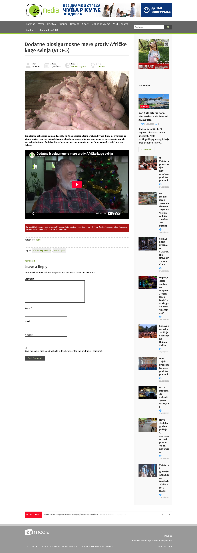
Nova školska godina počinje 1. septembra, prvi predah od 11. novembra (164, 436)
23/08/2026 (164, 413)
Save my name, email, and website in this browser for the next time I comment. (64, 351)
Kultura (63, 24)
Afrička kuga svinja (41, 250)
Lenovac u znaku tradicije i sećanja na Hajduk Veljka (164, 336)
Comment (30, 279)
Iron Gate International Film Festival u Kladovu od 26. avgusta (153, 116)
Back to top (164, 546)
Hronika (74, 24)
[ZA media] (42, 16)
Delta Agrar (59, 250)
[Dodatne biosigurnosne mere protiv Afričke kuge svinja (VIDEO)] (77, 100)
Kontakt (136, 540)
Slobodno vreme (101, 24)
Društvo (51, 24)
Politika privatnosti (150, 540)
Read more (146, 149)
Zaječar (82, 66)
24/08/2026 (149, 124)
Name (28, 308)
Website (29, 335)
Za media (100, 66)
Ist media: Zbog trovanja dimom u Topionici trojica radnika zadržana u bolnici (164, 209)
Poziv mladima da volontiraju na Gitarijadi (164, 397)
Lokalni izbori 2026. (48, 30)
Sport (85, 24)
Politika (30, 30)
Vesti (41, 24)
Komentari (30, 261)
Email (28, 321)
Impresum (166, 540)
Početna (30, 24)
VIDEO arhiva (120, 24)
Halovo (74, 66)
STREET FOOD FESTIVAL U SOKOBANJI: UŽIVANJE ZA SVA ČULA (164, 251)
